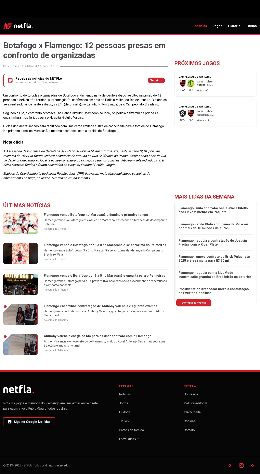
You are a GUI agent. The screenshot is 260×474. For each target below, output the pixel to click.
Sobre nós (191, 394)
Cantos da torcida (131, 430)
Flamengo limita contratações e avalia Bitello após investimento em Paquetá (213, 210)
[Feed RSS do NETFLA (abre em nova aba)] (252, 465)
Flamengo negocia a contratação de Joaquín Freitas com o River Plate (213, 242)
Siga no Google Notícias (29, 423)
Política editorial (195, 403)
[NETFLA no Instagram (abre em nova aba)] (241, 465)
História (234, 26)
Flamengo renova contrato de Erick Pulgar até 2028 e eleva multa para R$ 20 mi (214, 259)
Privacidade (192, 412)
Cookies (190, 421)
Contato (189, 430)
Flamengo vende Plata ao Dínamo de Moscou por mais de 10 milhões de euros (213, 226)
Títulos (251, 26)
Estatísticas (129, 440)
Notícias (200, 26)
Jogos (217, 26)
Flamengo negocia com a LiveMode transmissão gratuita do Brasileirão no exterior (215, 275)
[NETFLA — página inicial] (18, 26)
